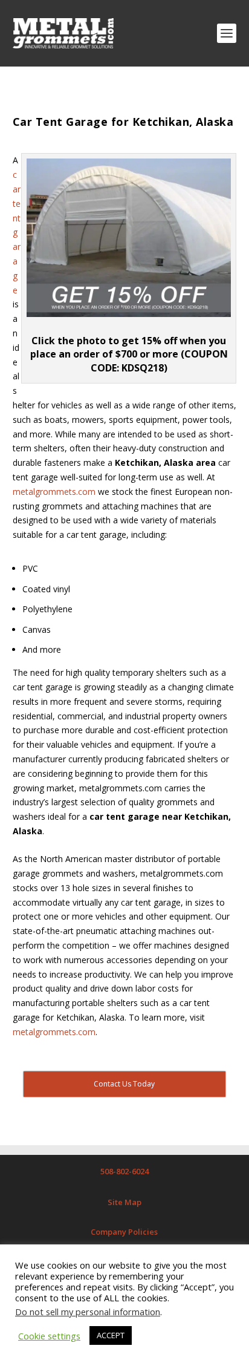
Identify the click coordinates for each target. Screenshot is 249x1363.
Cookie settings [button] (49, 1335)
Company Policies (124, 1231)
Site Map (124, 1202)
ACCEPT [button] (110, 1335)
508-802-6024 (124, 1171)
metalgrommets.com (54, 491)
